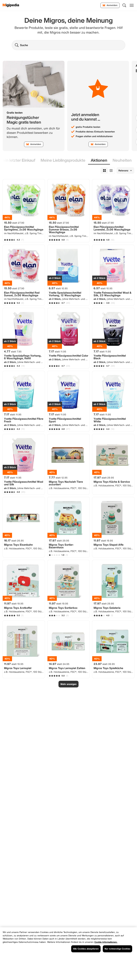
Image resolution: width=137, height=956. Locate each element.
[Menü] (131, 5)
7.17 (57, 351)
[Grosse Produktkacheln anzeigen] (111, 170)
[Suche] (124, 5)
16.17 (14, 540)
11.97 (103, 540)
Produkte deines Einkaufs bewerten (95, 131)
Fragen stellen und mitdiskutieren (94, 136)
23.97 (104, 664)
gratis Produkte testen (88, 127)
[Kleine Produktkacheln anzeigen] (104, 170)
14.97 (59, 664)
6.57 (58, 288)
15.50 (14, 222)
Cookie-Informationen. (105, 942)
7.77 (58, 477)
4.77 (13, 351)
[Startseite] (11, 5)
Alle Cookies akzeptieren (86, 948)
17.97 (104, 477)
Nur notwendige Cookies (117, 948)
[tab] (63, 160)
